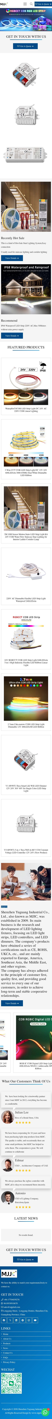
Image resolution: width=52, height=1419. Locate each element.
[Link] (4, 4)
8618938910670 (11, 1303)
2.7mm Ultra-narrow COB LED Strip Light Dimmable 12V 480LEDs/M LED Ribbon (26, 725)
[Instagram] (29, 1320)
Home (5, 1334)
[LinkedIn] (16, 1320)
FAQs (5, 1357)
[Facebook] (4, 1320)
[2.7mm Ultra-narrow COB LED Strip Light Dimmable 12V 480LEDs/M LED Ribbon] (26, 698)
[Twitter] (10, 1320)
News (5, 1348)
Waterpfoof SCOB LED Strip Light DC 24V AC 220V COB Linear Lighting (26, 409)
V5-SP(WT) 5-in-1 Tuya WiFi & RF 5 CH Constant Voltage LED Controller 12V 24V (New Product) (26, 851)
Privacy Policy (9, 1362)
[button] (25, 4)
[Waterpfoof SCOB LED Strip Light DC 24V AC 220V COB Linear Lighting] (26, 383)
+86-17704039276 (11, 1299)
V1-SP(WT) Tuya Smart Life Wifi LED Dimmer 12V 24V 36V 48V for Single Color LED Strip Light (26, 788)
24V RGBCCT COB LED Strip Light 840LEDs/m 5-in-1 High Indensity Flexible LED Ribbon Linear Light (26, 662)
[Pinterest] (22, 1320)
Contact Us (8, 1352)
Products (6, 1343)
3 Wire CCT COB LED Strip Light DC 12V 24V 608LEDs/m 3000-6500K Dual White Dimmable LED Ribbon (26, 472)
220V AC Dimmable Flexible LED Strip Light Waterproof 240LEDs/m (26, 599)
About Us (7, 1338)
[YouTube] (35, 1320)
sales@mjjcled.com (12, 1307)
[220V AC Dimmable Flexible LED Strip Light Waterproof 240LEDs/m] (26, 573)
